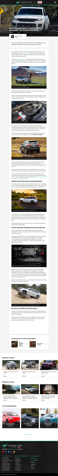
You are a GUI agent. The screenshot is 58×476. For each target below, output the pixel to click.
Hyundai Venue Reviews (6, 464)
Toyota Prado (26, 178)
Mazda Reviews (17, 468)
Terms (32, 466)
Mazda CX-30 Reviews (6, 468)
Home (10, 25)
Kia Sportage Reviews (6, 470)
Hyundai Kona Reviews (6, 463)
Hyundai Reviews (18, 464)
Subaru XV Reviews (5, 459)
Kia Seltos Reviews (5, 457)
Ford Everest (18, 178)
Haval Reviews (17, 459)
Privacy (32, 468)
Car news (14, 25)
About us (33, 462)
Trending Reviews (6, 456)
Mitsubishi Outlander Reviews (7, 460)
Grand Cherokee (26, 53)
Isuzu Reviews (17, 467)
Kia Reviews (17, 463)
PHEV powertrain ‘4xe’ (21, 59)
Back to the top (29, 434)
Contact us (33, 464)
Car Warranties (34, 460)
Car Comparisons (35, 456)
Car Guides (33, 458)
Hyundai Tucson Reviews (6, 467)
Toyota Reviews (18, 470)
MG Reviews (17, 457)
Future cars (18, 25)
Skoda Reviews (17, 460)
